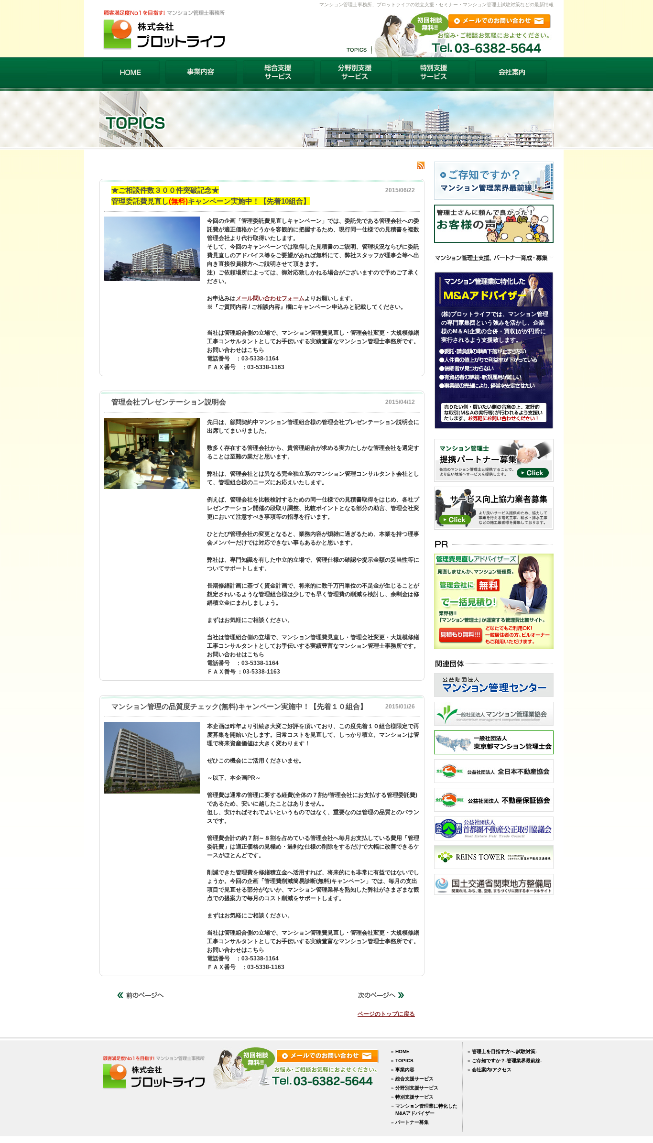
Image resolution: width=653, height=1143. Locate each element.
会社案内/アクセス (492, 1069)
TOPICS (404, 1060)
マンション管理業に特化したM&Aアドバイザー (426, 1109)
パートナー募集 (412, 1122)
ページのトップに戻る (386, 1014)
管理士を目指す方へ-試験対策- (504, 1051)
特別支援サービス (414, 1096)
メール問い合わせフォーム (270, 298)
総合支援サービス (414, 1078)
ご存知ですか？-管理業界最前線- (507, 1060)
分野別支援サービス (416, 1087)
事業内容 (404, 1069)
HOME (402, 1051)
